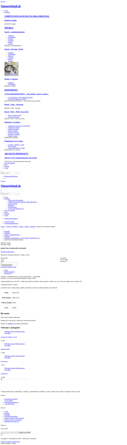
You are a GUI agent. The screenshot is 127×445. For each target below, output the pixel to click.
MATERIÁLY (11, 90)
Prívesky (10, 39)
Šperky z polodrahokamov (14, 32)
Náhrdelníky (12, 37)
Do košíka (7, 333)
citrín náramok (4, 373)
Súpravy (10, 44)
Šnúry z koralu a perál (14, 115)
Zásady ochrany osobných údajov (14, 418)
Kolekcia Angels (10, 20)
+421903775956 (9, 222)
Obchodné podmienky (11, 416)
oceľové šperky (12, 204)
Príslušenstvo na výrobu (13, 141)
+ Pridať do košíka (6, 265)
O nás (6, 168)
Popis (6, 270)
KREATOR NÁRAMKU (16, 200)
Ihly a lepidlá (12, 146)
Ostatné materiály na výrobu (16, 148)
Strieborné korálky (13, 129)
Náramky (11, 35)
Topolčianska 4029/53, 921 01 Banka (11, 399)
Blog (5, 165)
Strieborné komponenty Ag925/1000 (19, 126)
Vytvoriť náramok (9, 163)
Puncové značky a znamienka (13, 420)
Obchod (8, 226)
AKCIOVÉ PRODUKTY (16, 153)
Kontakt (6, 166)
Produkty (7, 12)
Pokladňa (7, 415)
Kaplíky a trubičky (13, 132)
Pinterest (9, 267)
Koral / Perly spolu (13, 117)
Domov (3, 226)
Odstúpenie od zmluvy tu (11, 421)
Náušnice (11, 40)
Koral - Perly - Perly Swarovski (16, 112)
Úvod (6, 10)
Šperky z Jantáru (11, 79)
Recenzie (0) (8, 273)
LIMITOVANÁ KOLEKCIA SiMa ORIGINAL (26, 16)
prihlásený (11, 323)
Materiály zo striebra (12, 122)
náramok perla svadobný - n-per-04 (9, 337)
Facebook (4, 267)
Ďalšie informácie (9, 272)
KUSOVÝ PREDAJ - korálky (17, 99)
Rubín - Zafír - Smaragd (13, 105)
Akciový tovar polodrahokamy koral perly (20, 158)
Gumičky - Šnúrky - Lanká (16, 145)
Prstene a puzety (13, 136)
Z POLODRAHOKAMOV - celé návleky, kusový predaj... (26, 94)
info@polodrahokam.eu (11, 223)
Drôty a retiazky (13, 131)
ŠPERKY (8, 28)
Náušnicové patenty (14, 127)
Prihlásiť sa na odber (24, 432)
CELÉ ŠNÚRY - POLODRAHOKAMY (20, 97)
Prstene (10, 42)
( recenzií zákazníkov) (7, 252)
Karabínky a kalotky (14, 134)
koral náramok (4, 361)
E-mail (14, 267)
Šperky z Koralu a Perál (13, 49)
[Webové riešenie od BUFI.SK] (10, 441)
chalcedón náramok (5, 349)
